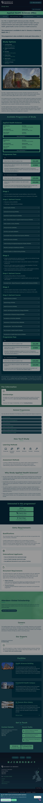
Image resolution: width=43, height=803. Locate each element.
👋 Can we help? (38, 797)
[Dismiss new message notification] (41, 795)
